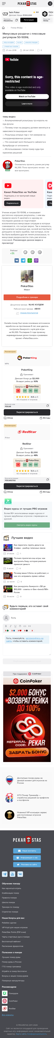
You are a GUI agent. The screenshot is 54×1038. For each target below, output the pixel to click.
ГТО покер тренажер (11, 966)
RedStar (26, 444)
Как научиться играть (11, 888)
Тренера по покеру (10, 907)
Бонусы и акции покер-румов (15, 976)
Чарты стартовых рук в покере (16, 937)
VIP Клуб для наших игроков (15, 927)
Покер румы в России (11, 962)
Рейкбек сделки (9, 923)
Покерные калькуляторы (13, 980)
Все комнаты (8, 1015)
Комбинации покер (10, 893)
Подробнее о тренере (27, 297)
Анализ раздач (31, 42)
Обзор (10, 418)
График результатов (29, 313)
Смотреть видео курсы (27, 525)
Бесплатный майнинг (11, 941)
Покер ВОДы (17, 28)
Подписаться (12, 203)
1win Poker (14, 12)
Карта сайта (21, 1034)
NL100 (19, 42)
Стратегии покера (11, 46)
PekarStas (27, 286)
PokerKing (26, 370)
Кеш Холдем (9, 42)
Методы (46, 418)
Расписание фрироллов (12, 946)
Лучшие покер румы (11, 957)
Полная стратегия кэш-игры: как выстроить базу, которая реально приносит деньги (30, 561)
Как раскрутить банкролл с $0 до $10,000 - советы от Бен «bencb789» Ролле (31, 589)
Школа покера (8, 902)
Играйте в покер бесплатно (14, 971)
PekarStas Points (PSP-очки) (14, 932)
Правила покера (9, 898)
